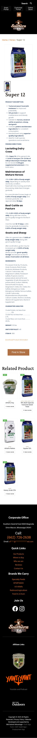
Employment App (18, 729)
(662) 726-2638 (19, 537)
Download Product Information (16, 340)
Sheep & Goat (31, 401)
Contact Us (18, 568)
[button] (31, 3)
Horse (12, 40)
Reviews (18, 565)
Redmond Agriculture (18, 590)
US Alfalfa (18, 587)
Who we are (18, 561)
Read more (10, 406)
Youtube (13, 689)
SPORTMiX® (18, 583)
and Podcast (22, 689)
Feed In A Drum (18, 594)
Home (5, 40)
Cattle (22, 401)
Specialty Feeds (18, 579)
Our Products (18, 554)
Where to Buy (18, 557)
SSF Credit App (20, 727)
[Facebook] (15, 608)
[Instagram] (21, 608)
